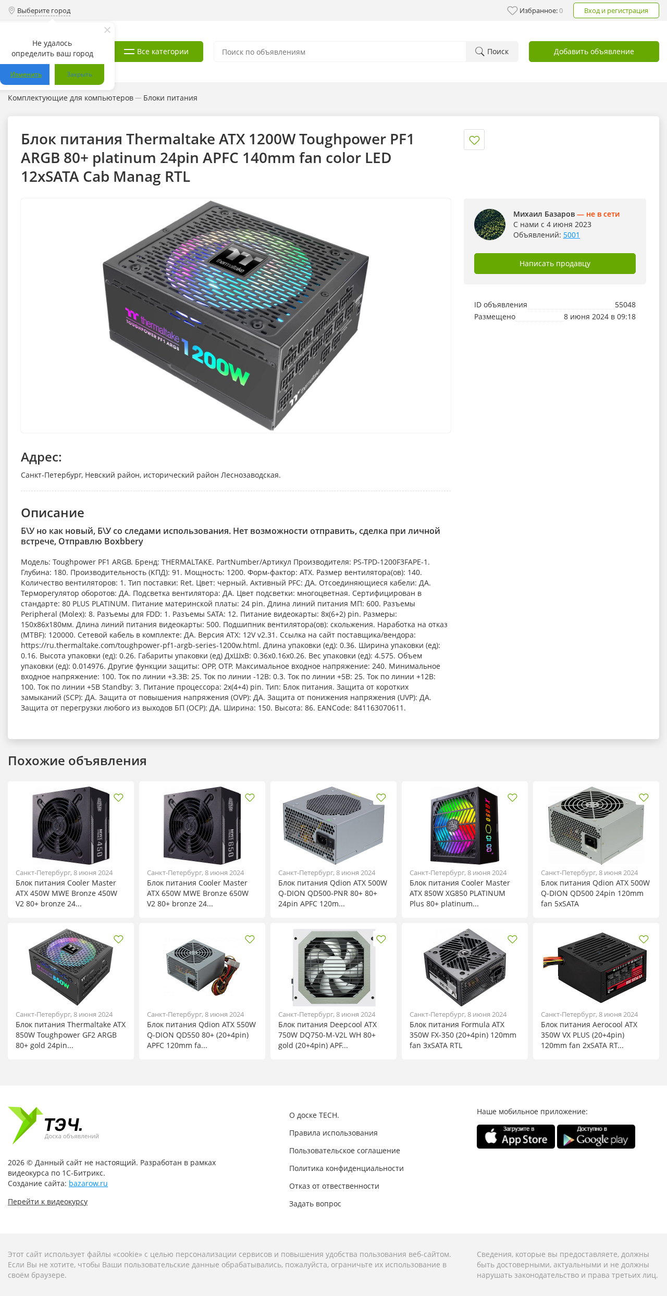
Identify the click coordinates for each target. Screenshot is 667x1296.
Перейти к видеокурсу (48, 1201)
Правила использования (333, 1133)
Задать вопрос (315, 1203)
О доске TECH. (314, 1115)
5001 (571, 235)
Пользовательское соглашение (344, 1150)
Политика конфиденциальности (346, 1168)
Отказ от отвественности (334, 1186)
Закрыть (79, 74)
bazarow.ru (88, 1183)
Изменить (26, 74)
